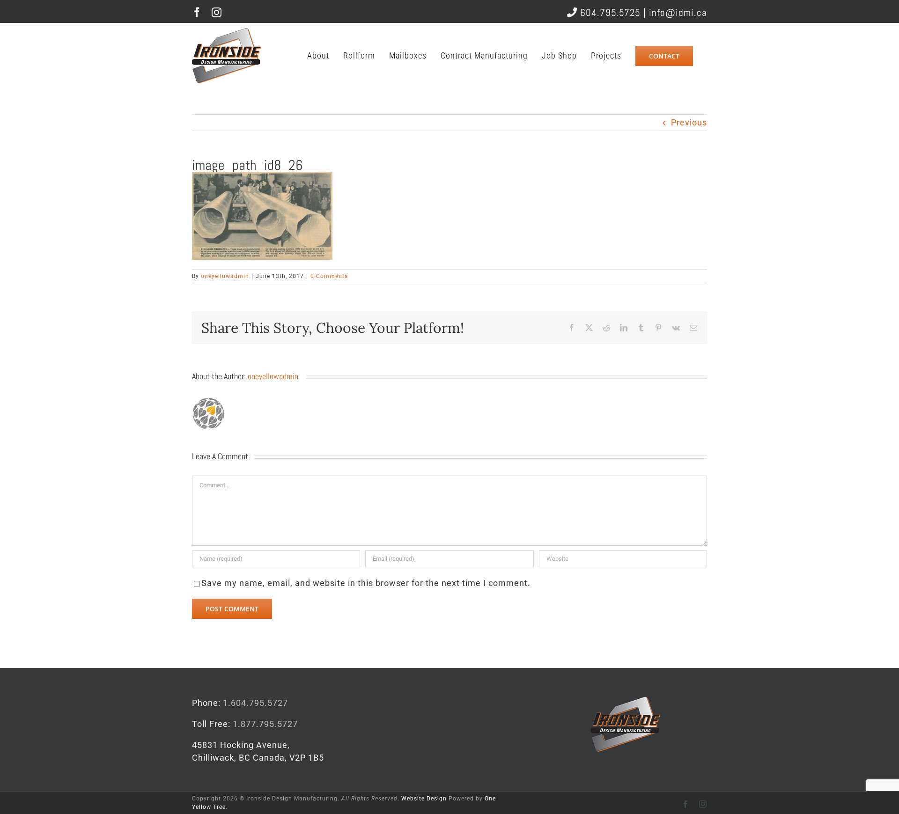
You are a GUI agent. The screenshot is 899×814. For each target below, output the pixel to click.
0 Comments (329, 276)
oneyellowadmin (225, 276)
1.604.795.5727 (255, 703)
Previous (689, 122)
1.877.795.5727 (265, 724)
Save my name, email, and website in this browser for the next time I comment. (366, 583)
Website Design (424, 798)
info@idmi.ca (678, 12)
